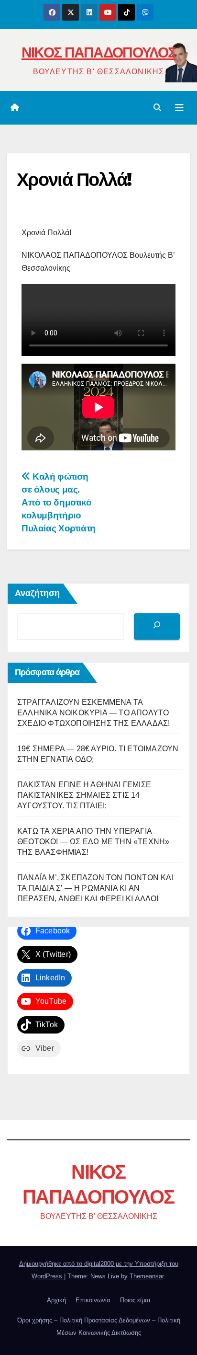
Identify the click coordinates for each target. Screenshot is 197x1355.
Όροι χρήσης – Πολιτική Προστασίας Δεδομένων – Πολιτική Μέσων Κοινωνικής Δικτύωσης (98, 1326)
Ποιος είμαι (135, 1300)
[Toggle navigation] (179, 108)
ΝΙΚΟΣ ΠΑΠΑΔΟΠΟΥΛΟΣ (98, 52)
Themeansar (147, 1276)
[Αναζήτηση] (157, 626)
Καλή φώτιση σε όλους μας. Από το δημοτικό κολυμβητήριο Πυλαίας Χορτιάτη (59, 502)
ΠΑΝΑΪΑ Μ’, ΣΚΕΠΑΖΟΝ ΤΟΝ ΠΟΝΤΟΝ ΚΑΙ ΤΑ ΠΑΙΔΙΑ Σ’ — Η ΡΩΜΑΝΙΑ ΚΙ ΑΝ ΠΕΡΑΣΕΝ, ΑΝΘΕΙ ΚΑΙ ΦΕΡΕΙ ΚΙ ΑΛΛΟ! (95, 888)
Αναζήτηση (37, 593)
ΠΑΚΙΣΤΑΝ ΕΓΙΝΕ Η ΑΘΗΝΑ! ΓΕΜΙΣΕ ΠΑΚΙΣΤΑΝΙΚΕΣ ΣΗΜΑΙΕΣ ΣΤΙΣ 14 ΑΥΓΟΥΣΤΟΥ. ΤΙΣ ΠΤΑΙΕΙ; (84, 795)
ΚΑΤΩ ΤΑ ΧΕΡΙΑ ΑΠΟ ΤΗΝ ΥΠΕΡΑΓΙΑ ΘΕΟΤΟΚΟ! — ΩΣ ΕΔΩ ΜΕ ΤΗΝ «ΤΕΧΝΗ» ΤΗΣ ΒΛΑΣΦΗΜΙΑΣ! (93, 841)
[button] (157, 107)
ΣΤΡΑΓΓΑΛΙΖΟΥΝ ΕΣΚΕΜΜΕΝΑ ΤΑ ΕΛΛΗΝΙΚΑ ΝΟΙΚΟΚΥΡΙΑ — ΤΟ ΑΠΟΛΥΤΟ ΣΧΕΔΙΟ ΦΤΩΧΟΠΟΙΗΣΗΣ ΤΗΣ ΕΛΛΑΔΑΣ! (93, 712)
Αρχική (56, 1300)
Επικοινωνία (93, 1300)
